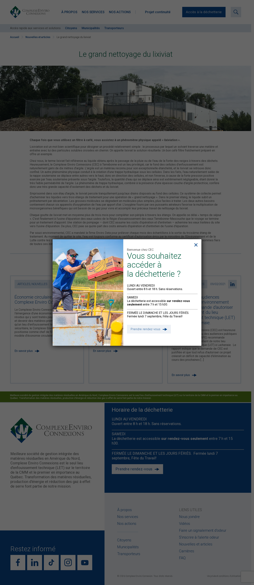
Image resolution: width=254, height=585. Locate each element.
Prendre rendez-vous (145, 329)
